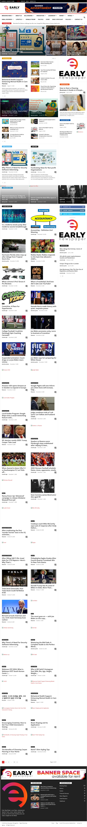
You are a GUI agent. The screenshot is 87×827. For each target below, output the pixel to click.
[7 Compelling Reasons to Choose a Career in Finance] (43, 108)
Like (83, 206)
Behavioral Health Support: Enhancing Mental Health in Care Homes (14, 81)
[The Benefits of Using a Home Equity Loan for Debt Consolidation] (5, 121)
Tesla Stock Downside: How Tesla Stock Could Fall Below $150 (13, 590)
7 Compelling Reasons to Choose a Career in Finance (42, 112)
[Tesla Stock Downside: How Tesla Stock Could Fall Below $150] (14, 578)
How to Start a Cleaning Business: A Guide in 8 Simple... (72, 89)
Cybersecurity (5, 165)
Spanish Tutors (5, 812)
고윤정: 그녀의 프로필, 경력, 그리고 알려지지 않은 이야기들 (76, 53)
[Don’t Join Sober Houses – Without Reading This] (35, 64)
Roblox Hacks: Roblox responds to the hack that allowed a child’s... (43, 257)
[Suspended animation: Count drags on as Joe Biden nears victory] (14, 349)
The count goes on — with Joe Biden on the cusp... (42, 617)
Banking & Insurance (6, 585)
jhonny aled (62, 92)
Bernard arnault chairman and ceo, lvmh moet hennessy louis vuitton (14, 618)
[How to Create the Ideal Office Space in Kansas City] (43, 194)
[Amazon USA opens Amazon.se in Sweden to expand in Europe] (14, 376)
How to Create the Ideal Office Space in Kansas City (43, 198)
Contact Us (33, 1)
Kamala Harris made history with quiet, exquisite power (43, 307)
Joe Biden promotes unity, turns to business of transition (43, 332)
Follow (82, 210)
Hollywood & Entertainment (37, 492)
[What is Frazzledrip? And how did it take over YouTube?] (43, 273)
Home (18, 1)
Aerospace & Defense (6, 527)
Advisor (3, 720)
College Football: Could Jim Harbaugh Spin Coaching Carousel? (12, 333)
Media (3, 493)
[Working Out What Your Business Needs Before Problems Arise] (81, 134)
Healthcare (62, 801)
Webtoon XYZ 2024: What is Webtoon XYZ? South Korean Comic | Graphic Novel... (77, 37)
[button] (84, 17)
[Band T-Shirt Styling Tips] (43, 741)
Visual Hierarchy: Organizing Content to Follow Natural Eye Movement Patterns (48, 87)
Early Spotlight (57, 19)
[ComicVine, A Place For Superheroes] (14, 297)
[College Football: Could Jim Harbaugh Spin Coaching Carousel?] (14, 322)
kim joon (4, 700)
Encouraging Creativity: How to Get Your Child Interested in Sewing (14, 725)
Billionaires (28, 15)
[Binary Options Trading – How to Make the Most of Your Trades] (14, 108)
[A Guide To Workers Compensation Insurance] (34, 136)
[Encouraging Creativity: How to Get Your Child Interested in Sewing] (14, 714)
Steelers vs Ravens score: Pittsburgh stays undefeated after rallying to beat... (42, 443)
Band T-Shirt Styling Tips (40, 749)
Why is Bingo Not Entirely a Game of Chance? (71, 249)
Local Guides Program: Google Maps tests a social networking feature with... (14, 415)
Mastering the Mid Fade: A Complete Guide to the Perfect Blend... (43, 644)
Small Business (7, 19)
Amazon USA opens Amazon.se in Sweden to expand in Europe (14, 387)
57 (14, 762)
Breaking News (7, 15)
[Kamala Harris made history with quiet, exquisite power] (43, 297)
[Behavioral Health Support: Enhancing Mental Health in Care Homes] (14, 69)
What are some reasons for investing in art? (17, 128)
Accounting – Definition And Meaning (42, 231)
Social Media (34, 666)
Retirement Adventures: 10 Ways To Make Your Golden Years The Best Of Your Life (14, 197)
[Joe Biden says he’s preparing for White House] (43, 349)
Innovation (40, 15)
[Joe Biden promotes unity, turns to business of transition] (43, 322)
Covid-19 (23, 1)
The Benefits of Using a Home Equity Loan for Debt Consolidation (17, 121)
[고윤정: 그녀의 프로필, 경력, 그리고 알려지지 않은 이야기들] (77, 48)
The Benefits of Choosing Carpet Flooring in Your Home (14, 750)
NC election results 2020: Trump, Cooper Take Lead (14, 441)
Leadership (51, 15)
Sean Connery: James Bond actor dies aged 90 (72, 198)
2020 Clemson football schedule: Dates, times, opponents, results (43, 469)
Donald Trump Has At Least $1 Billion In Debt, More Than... (42, 587)
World (70, 15)
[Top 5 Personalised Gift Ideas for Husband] (35, 72)
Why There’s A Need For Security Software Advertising (18, 50)
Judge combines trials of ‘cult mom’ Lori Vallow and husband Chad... (43, 414)
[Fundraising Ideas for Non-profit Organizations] (43, 157)
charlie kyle (4, 53)
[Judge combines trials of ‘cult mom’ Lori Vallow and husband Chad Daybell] (43, 403)
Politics (40, 19)
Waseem (4, 86)
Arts (3, 303)
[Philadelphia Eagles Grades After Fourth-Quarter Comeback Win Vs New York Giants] (43, 549)
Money (61, 15)
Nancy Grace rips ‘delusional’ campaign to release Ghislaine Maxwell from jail (13, 498)
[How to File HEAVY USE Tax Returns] (34, 129)
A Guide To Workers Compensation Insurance (45, 135)
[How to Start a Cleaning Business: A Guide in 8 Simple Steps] (72, 102)
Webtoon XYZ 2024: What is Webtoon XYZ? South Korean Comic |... (13, 671)
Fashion (4, 746)
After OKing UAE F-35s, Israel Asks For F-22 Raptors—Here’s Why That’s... (13, 560)
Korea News (4, 693)
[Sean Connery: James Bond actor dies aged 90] (72, 194)
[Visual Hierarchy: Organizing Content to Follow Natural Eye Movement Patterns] (35, 88)
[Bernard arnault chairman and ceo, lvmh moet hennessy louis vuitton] (14, 607)
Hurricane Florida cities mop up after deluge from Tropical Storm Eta (14, 257)
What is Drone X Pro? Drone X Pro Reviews (13, 283)
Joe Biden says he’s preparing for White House (43, 359)
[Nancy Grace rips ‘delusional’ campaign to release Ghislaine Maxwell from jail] (14, 486)
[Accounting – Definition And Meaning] (43, 218)
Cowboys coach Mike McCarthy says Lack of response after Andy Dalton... (43, 526)
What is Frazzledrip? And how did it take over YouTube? (42, 283)
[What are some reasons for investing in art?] (5, 129)
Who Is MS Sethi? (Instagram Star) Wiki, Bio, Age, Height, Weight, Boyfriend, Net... (56, 53)
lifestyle (19, 19)
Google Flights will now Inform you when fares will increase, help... (43, 388)
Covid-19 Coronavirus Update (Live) (67, 823)
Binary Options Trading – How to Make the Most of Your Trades (14, 112)
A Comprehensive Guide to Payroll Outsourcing (17, 135)
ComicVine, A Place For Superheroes (11, 307)
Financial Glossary (35, 227)
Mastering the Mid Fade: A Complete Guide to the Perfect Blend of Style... (55, 37)
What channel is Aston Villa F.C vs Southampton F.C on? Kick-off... (14, 470)
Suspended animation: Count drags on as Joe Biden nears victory (13, 360)
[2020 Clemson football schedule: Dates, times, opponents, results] (43, 459)
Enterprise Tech (34, 383)
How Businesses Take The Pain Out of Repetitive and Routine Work (71, 270)
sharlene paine (34, 115)
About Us (19, 15)
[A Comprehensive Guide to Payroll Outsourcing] (5, 136)
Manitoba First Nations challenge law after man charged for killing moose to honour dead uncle (36, 23)
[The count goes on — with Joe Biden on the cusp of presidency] (43, 607)
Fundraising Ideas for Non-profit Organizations (43, 169)
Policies (68, 19)
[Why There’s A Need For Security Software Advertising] (23, 40)
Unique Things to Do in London (69, 263)
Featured (33, 165)
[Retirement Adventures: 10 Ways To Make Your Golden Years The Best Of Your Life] (14, 194)
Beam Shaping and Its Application (39, 724)
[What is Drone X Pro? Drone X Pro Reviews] (14, 273)
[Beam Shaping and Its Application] (43, 714)
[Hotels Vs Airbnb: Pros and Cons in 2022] (35, 80)
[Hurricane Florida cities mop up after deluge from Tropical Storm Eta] (14, 246)
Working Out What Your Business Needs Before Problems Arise (66, 133)
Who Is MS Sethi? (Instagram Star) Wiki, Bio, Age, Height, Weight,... (42, 671)
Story (48, 19)
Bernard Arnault (5, 613)
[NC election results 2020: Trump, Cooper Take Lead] (14, 431)
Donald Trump (30, 19)
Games (3, 465)
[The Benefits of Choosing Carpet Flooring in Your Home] (14, 741)
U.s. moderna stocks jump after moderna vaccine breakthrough (14, 226)
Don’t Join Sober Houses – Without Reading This (47, 62)
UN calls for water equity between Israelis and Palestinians (70, 257)
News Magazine (63, 796)
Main (32, 613)
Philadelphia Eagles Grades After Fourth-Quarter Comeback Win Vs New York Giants (43, 560)
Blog (27, 1)
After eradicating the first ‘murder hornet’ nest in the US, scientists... (14, 532)
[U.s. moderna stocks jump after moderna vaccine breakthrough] (14, 216)
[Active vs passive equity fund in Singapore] (34, 121)
